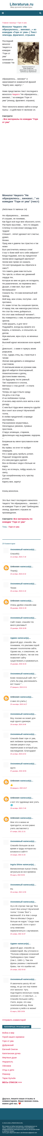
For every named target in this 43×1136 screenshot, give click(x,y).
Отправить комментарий (14, 1020)
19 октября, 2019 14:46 (18, 724)
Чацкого (16, 94)
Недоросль (7, 1062)
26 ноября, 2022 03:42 (17, 969)
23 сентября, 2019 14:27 (18, 704)
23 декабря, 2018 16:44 (18, 664)
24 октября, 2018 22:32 (18, 574)
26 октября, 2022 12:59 (18, 892)
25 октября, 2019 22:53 (18, 754)
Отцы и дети (8, 1070)
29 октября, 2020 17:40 (18, 808)
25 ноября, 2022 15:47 (17, 934)
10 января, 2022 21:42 (17, 855)
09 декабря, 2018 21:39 (18, 608)
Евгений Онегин (10, 1049)
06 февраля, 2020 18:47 (18, 788)
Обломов (6, 1066)
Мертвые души (9, 1057)
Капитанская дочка (11, 1053)
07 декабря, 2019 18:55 (18, 771)
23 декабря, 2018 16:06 (18, 628)
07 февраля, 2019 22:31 (18, 687)
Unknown (15, 566)
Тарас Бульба (8, 1078)
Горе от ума (22, 23)
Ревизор (6, 1074)
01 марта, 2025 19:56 (17, 1011)
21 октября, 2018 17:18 (18, 557)
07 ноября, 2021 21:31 (17, 831)
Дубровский (8, 1045)
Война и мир (8, 1033)
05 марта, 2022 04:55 (17, 875)
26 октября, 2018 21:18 (18, 591)
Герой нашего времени (13, 1037)
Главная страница (9, 23)
